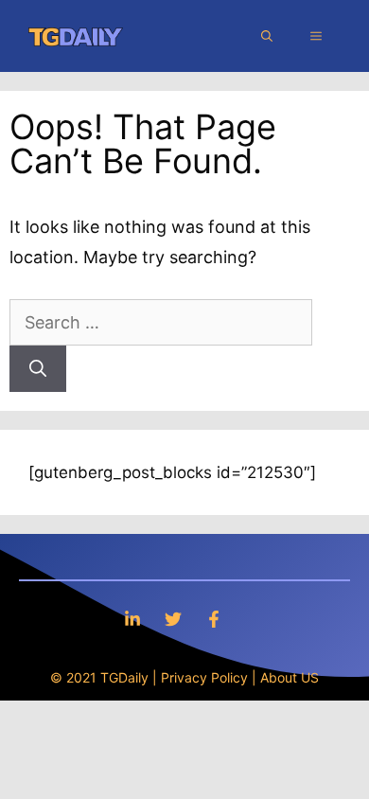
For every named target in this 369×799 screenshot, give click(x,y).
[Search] (37, 369)
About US (289, 677)
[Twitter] (173, 619)
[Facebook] (213, 619)
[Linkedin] (132, 619)
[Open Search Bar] (266, 36)
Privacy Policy (204, 677)
